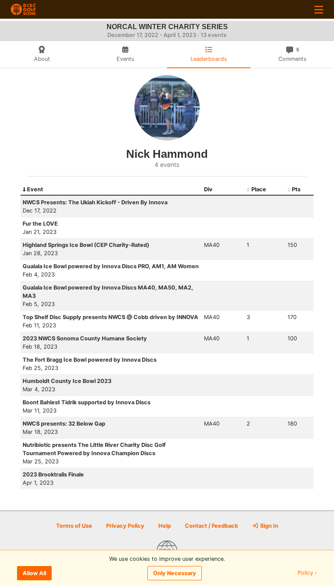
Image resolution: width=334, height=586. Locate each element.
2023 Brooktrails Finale (53, 474)
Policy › (307, 573)
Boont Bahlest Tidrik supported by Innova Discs (86, 402)
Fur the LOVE (40, 223)
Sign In (268, 526)
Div (208, 189)
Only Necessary (174, 573)
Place (258, 189)
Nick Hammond (167, 154)
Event (35, 189)
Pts (296, 189)
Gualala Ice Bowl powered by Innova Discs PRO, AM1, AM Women (111, 266)
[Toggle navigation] (319, 9)
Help (164, 526)
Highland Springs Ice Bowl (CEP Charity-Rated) (86, 245)
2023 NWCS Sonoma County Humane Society (85, 338)
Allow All (34, 573)
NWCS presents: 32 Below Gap (64, 423)
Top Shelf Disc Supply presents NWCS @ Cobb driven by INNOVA (110, 317)
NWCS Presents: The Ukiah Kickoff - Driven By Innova (95, 202)
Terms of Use (74, 526)
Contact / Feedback (211, 526)
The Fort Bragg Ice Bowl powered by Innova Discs (90, 359)
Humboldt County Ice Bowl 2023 (67, 381)
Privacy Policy (125, 526)
